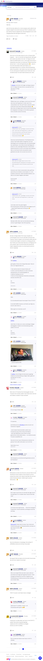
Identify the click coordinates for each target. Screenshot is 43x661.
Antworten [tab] (9, 48)
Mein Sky (7, 654)
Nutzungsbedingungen (26, 654)
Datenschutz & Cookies (10, 656)
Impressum (30, 656)
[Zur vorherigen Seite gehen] (19, 649)
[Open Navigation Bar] (2, 1)
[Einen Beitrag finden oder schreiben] (35, 7)
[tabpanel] (21, 350)
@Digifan (13, 85)
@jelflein (15, 260)
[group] (27, 35)
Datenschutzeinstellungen (19, 656)
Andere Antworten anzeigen (15, 384)
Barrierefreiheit (18, 654)
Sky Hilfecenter (12, 654)
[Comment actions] (36, 53)
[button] (12, 93)
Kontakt (26, 656)
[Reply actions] (35, 83)
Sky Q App (9, 15)
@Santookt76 (15, 127)
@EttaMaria (22, 424)
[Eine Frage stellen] (40, 658)
